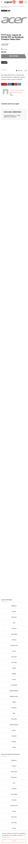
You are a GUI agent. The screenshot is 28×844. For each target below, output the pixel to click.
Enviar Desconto (21, 2)
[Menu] (2, 2)
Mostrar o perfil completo (17, 90)
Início (2, 6)
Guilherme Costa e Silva (16, 92)
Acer (9, 10)
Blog (5, 6)
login (16, 115)
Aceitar (14, 840)
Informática (4, 10)
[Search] (16, 2)
